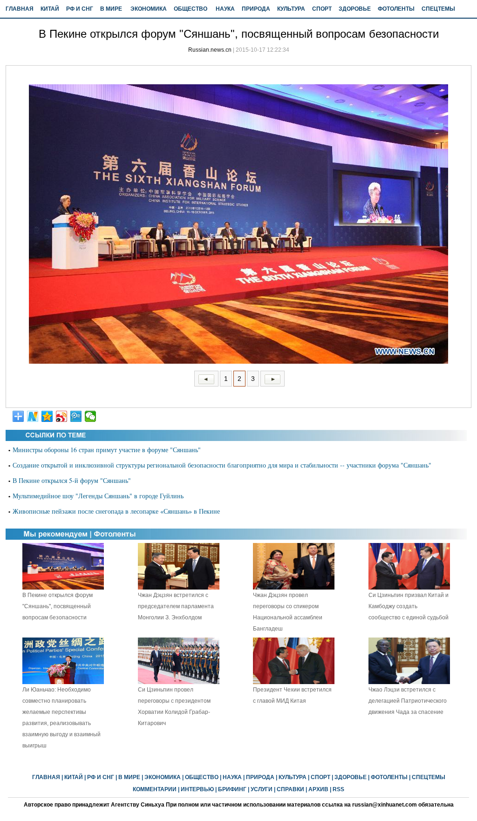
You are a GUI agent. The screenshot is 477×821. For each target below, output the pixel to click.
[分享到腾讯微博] (76, 416)
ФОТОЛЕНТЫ (396, 9)
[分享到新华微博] (33, 416)
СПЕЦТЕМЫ (438, 9)
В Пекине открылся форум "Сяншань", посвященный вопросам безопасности (57, 606)
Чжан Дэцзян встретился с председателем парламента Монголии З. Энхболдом (176, 606)
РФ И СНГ (79, 9)
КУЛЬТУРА (291, 9)
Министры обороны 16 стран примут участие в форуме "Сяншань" (107, 449)
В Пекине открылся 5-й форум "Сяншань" (72, 480)
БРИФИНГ (232, 789)
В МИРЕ (111, 9)
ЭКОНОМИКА (148, 9)
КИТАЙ (50, 9)
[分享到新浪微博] (62, 416)
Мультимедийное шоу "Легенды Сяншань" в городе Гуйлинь (98, 495)
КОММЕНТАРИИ (155, 789)
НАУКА (225, 9)
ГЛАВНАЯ (20, 9)
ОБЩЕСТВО (190, 9)
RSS (338, 789)
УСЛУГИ (262, 789)
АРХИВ (318, 789)
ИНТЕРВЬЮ (197, 789)
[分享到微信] (90, 416)
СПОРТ (322, 9)
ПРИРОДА (256, 9)
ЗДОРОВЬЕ (355, 9)
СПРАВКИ (290, 789)
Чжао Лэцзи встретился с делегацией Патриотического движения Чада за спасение (407, 700)
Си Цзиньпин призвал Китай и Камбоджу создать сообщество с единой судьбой (408, 606)
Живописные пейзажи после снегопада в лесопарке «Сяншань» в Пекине (116, 511)
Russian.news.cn (210, 50)
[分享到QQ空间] (47, 416)
